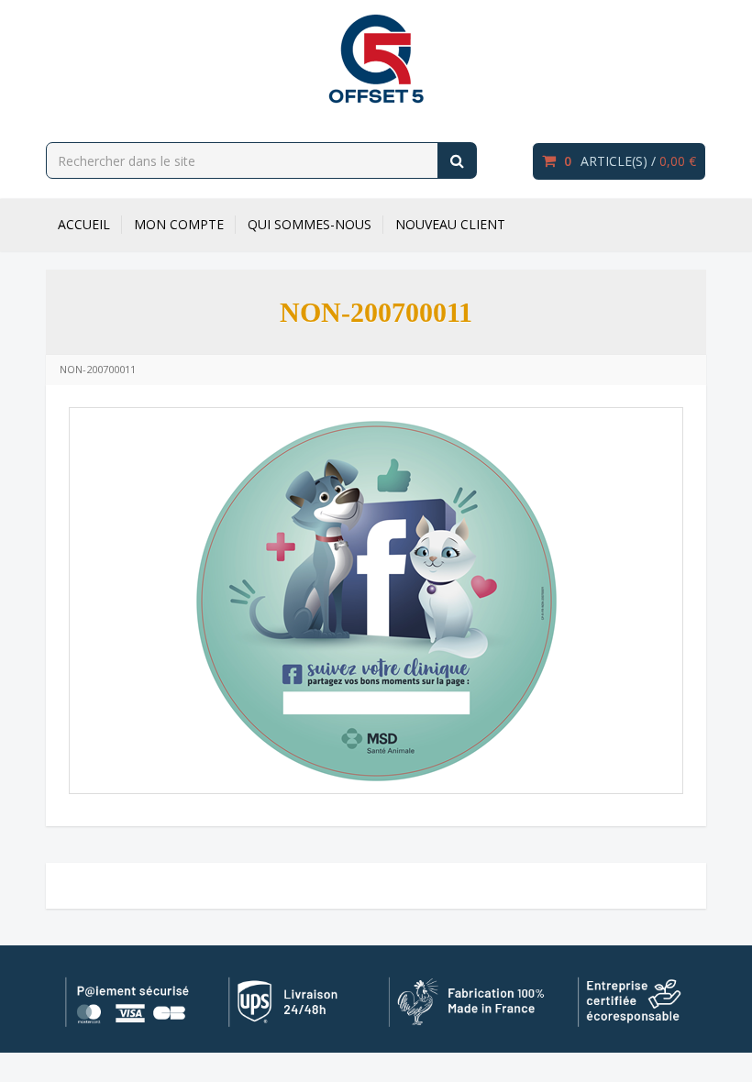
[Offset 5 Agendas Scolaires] (376, 58)
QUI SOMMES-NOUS (309, 224)
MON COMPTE (179, 224)
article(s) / (630, 161)
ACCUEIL (84, 224)
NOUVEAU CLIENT (450, 224)
